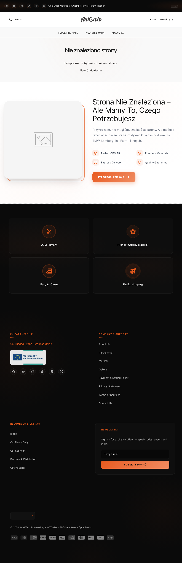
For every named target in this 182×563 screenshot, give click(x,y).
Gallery (103, 369)
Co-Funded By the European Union (31, 343)
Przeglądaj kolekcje (111, 177)
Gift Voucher (17, 467)
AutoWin (24, 527)
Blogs (13, 433)
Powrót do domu (91, 70)
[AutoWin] (91, 19)
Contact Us (105, 403)
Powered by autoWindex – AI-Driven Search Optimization (61, 527)
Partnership (106, 352)
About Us (104, 344)
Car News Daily (19, 442)
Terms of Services (109, 394)
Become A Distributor (23, 459)
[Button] (174, 6)
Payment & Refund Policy (114, 377)
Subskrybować (135, 464)
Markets (104, 360)
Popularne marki (68, 32)
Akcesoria (118, 32)
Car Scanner (17, 450)
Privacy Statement (110, 386)
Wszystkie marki (95, 32)
